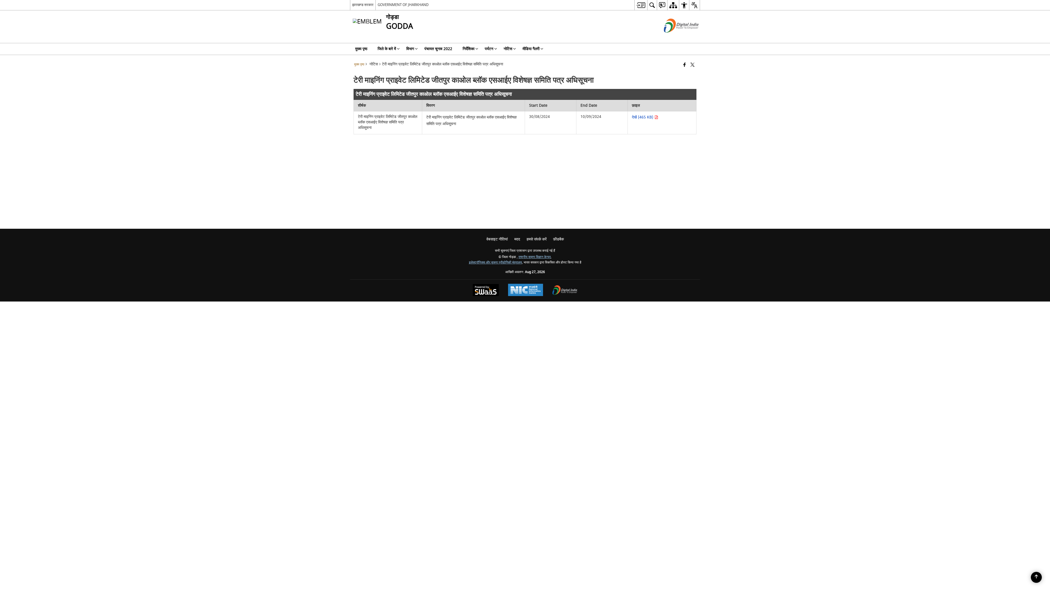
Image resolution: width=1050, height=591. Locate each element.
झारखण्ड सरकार (363, 4)
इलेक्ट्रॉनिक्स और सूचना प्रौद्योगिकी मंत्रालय (495, 262)
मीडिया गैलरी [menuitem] (531, 49)
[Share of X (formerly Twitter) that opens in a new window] (692, 65)
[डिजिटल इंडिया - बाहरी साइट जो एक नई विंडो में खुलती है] (674, 37)
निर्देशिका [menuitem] (468, 49)
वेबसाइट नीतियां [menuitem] (497, 239)
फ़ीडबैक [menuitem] (558, 239)
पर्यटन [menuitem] (489, 49)
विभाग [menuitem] (410, 49)
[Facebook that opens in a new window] (684, 65)
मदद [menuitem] (517, 239)
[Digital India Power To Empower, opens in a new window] (565, 291)
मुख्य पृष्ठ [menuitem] (361, 49)
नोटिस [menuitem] (508, 49)
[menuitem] (640, 5)
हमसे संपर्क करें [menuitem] (537, 239)
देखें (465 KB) (643, 117)
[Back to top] (1036, 577)
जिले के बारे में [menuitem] (387, 49)
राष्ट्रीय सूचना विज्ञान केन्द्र (534, 257)
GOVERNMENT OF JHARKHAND (403, 4)
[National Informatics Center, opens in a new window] (525, 291)
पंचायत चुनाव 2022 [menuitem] (438, 49)
